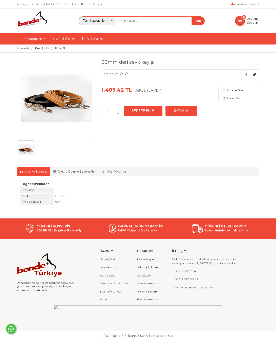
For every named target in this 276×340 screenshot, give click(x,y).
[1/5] (106, 73)
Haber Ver (234, 98)
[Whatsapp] (11, 329)
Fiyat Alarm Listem (149, 299)
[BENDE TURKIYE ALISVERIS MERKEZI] (32, 29)
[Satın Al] (181, 111)
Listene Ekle (235, 90)
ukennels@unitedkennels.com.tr (194, 287)
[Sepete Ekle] (143, 111)
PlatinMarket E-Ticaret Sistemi (125, 336)
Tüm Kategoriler (31, 39)
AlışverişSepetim (253, 20)
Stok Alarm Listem (149, 283)
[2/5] (109, 73)
